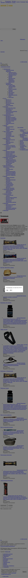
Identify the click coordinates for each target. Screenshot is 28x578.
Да (7, 290)
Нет (11, 290)
